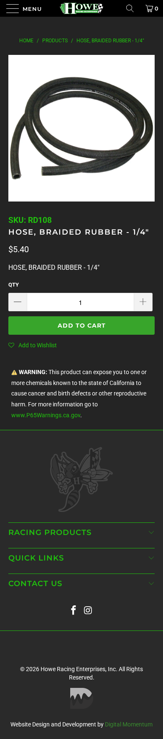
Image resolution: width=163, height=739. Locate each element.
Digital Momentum (129, 724)
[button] (32, 345)
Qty (13, 285)
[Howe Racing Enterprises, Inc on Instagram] (88, 610)
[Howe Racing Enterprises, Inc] (81, 8)
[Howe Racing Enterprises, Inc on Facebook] (74, 610)
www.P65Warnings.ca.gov (45, 415)
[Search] (132, 8)
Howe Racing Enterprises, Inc (78, 669)
